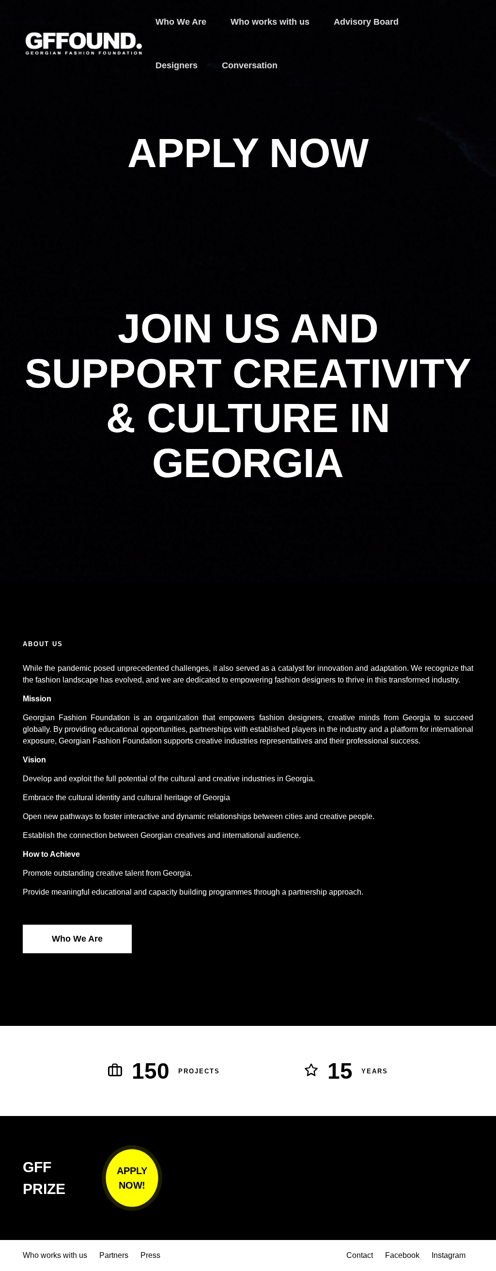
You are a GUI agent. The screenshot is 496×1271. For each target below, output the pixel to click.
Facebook (402, 1255)
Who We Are (77, 939)
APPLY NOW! (131, 1178)
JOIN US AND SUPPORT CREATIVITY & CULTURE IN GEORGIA (248, 395)
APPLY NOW (248, 153)
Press (150, 1255)
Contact (359, 1255)
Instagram (448, 1255)
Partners (113, 1255)
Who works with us (55, 1255)
